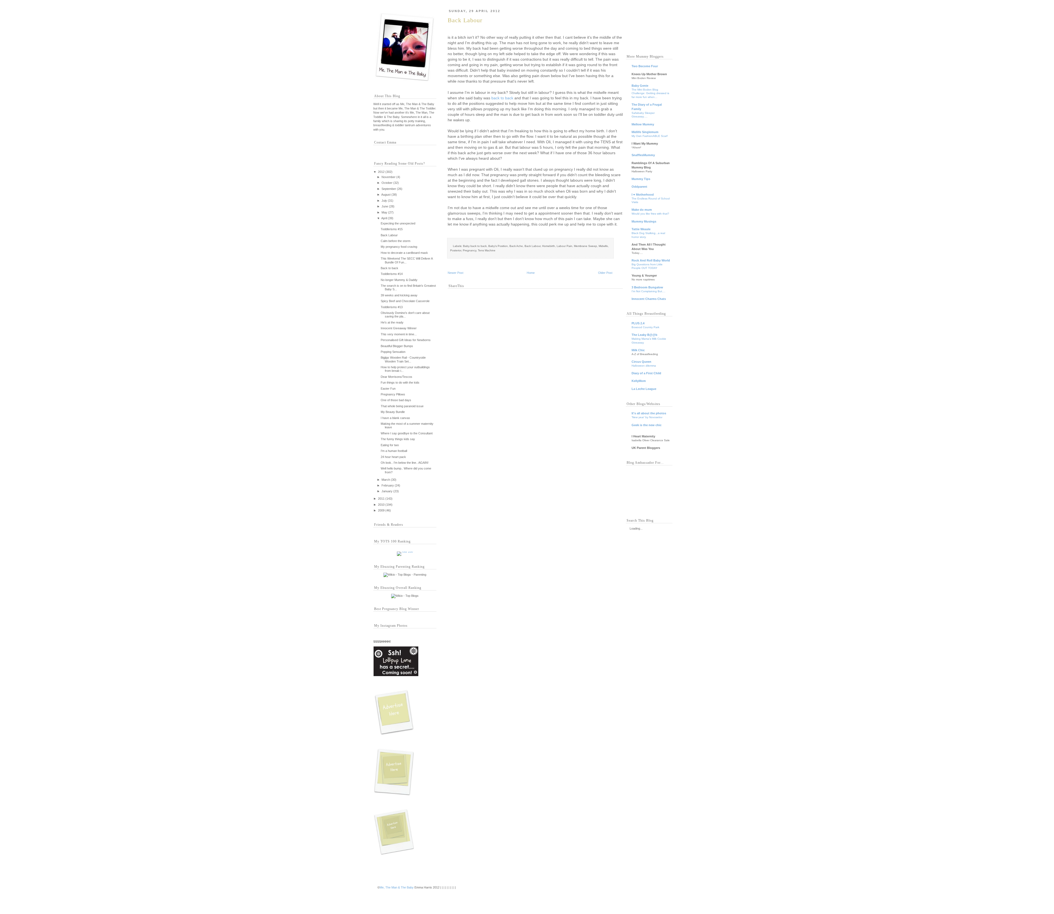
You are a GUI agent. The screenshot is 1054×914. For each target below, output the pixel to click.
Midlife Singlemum (645, 132)
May (384, 212)
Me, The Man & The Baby (397, 887)
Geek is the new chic (646, 425)
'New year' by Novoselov (647, 417)
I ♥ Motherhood (643, 194)
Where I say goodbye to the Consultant (407, 433)
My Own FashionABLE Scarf (650, 135)
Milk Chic (638, 350)
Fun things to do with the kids (400, 382)
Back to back (389, 268)
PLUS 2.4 (638, 323)
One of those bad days (396, 400)
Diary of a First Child (646, 373)
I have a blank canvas (395, 418)
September (389, 188)
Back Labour (389, 235)
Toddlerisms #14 (392, 273)
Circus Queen (641, 361)
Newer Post (455, 272)
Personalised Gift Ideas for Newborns (406, 340)
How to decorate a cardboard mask (404, 252)
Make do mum (642, 209)
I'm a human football (394, 450)
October (387, 182)
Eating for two (390, 445)
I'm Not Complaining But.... (648, 291)
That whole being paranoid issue (402, 406)
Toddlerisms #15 (392, 229)
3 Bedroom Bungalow (647, 287)
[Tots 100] (405, 551)
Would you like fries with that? (650, 213)
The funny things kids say (398, 439)
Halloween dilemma (644, 365)
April (384, 218)
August (386, 194)
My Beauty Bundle (393, 412)
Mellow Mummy (643, 124)
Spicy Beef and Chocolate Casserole (405, 301)
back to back (502, 98)
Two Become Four (645, 66)
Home (531, 272)
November (389, 177)
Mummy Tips (641, 179)
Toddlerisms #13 (392, 307)
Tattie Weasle (641, 229)
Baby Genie (640, 85)
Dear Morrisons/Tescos (396, 376)
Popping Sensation (393, 351)
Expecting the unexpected (398, 223)
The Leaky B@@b (644, 334)
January (387, 491)
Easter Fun (388, 388)
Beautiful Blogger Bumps (397, 346)
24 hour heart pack (393, 457)
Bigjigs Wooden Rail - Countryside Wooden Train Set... (403, 359)
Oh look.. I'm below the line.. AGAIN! (404, 462)
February (388, 485)
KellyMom (639, 381)
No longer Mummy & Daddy (399, 280)
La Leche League (644, 388)
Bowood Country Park (645, 327)
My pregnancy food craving (399, 246)
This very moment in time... (399, 334)
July (384, 200)
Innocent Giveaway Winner (399, 328)
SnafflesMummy (643, 155)
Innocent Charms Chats (649, 298)
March (386, 479)
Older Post (605, 272)
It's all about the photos (649, 413)
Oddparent (639, 186)
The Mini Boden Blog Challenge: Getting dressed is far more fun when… (650, 93)
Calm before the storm (395, 241)
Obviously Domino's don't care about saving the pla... (405, 314)
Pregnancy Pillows (393, 394)
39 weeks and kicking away (399, 295)
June (385, 206)
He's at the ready (392, 322)
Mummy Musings (644, 221)
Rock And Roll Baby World (651, 260)
